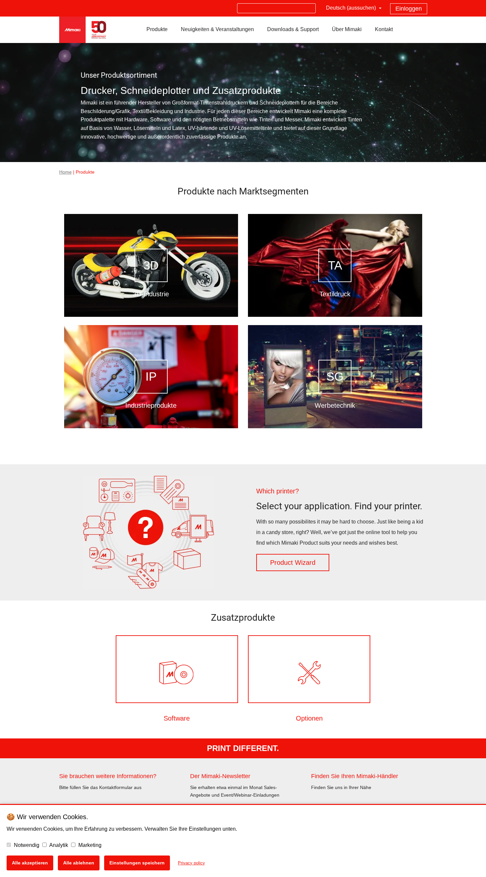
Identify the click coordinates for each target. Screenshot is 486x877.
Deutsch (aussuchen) (351, 8)
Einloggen (408, 8)
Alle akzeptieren (30, 862)
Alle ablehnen (78, 862)
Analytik (58, 845)
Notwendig (26, 845)
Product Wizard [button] (292, 562)
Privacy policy (191, 862)
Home (65, 172)
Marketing (89, 845)
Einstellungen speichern (137, 862)
